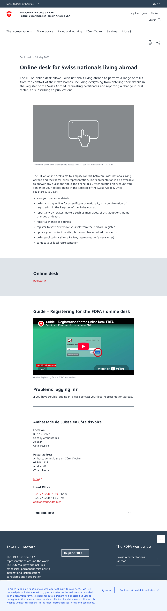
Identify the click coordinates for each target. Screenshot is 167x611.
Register (38, 280)
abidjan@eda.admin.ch (47, 502)
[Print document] (149, 42)
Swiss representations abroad (131, 559)
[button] (19, 31)
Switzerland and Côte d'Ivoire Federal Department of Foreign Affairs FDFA (45, 14)
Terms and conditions (82, 602)
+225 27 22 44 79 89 (45, 494)
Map (36, 479)
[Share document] (158, 42)
